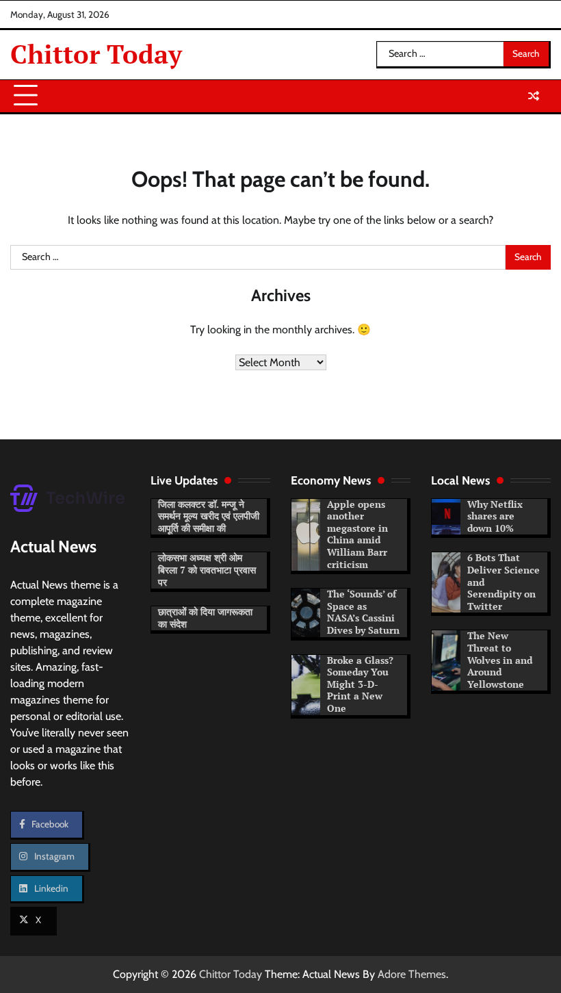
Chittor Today (96, 54)
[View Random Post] (533, 96)
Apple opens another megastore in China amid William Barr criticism (357, 534)
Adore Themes (412, 974)
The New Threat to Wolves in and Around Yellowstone (499, 660)
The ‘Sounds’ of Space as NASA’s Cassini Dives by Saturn (363, 612)
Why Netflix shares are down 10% (495, 516)
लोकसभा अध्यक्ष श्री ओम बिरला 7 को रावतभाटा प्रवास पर (207, 570)
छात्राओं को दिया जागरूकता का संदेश (205, 618)
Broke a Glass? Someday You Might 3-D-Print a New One (360, 684)
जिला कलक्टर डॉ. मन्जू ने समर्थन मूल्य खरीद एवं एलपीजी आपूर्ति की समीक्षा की (208, 516)
